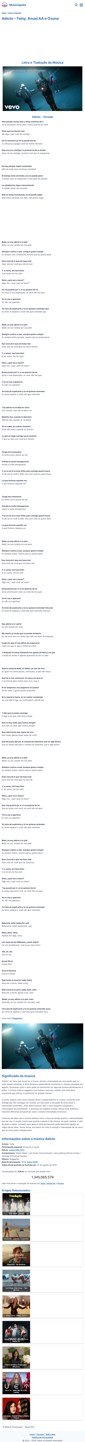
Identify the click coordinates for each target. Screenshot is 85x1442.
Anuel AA (50, 1183)
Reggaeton (17, 1018)
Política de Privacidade (42, 1437)
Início (32, 1434)
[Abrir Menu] (81, 4)
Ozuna (61, 1183)
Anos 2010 (32, 1162)
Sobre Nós (50, 1434)
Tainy (42, 1183)
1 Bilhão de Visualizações (12, 1427)
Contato (40, 1434)
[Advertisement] (42, 40)
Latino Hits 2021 (16, 1150)
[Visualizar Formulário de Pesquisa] (76, 5)
